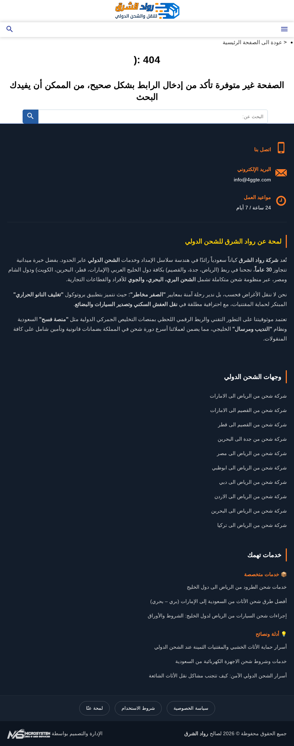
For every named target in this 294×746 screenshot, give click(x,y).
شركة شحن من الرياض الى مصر (252, 453)
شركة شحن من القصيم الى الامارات (248, 410)
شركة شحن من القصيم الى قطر (252, 424)
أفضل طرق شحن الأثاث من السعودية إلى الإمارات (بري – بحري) (218, 601)
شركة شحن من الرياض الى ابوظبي (249, 468)
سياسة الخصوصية (191, 708)
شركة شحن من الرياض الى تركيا (252, 525)
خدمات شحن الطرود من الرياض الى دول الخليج (237, 587)
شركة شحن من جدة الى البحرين (252, 439)
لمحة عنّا (94, 708)
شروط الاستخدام (138, 708)
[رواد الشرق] (147, 11)
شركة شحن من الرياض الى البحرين (249, 511)
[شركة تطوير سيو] (28, 733)
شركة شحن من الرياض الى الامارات (248, 396)
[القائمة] (284, 29)
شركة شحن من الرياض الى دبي (253, 482)
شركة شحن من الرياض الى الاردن (250, 496)
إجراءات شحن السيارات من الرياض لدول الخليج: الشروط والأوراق (217, 615)
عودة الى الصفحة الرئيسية (252, 42)
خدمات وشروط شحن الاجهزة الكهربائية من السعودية (231, 661)
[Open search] (9, 29)
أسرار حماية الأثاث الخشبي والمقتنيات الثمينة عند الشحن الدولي (220, 647)
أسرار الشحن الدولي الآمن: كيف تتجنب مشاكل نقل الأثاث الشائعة (218, 675)
